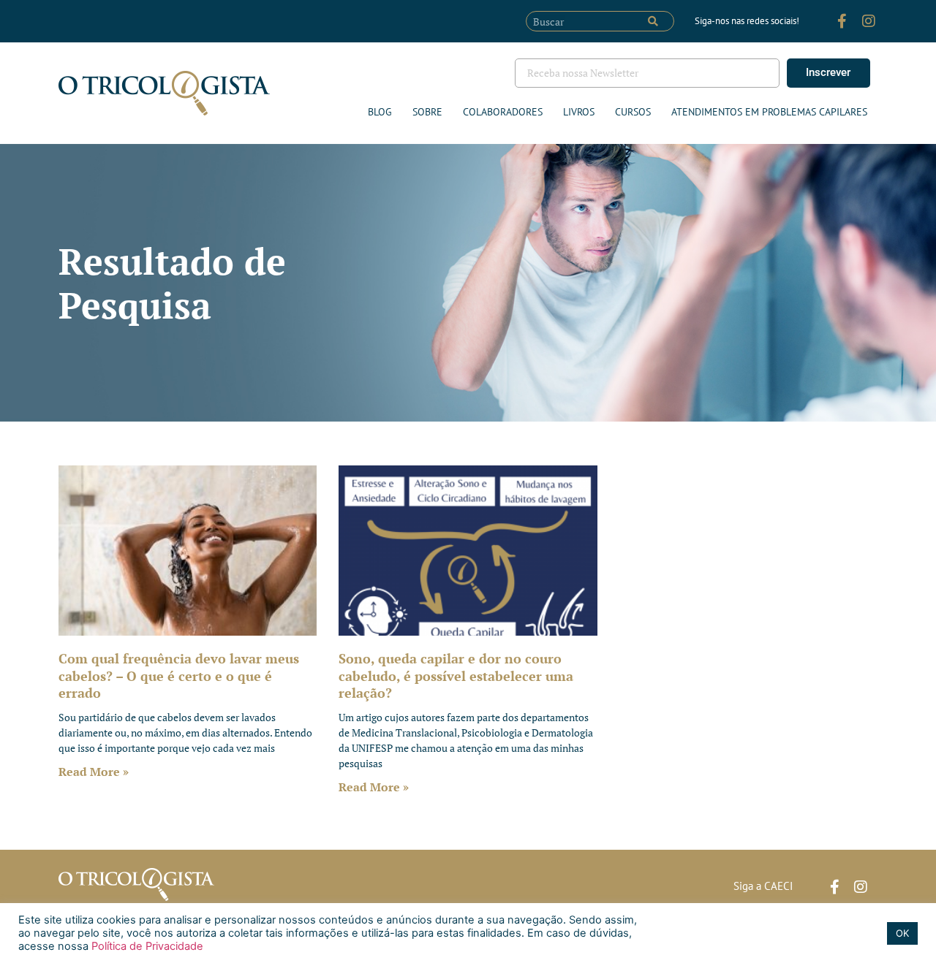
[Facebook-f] (842, 21)
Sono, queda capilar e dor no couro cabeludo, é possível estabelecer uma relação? (456, 675)
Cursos (633, 111)
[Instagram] (869, 21)
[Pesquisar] (653, 21)
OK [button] (902, 933)
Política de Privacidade (145, 946)
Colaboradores (503, 111)
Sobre (427, 111)
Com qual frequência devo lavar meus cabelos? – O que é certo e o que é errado (178, 675)
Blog (380, 111)
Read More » (93, 772)
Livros (579, 111)
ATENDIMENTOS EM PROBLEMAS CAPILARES (769, 111)
